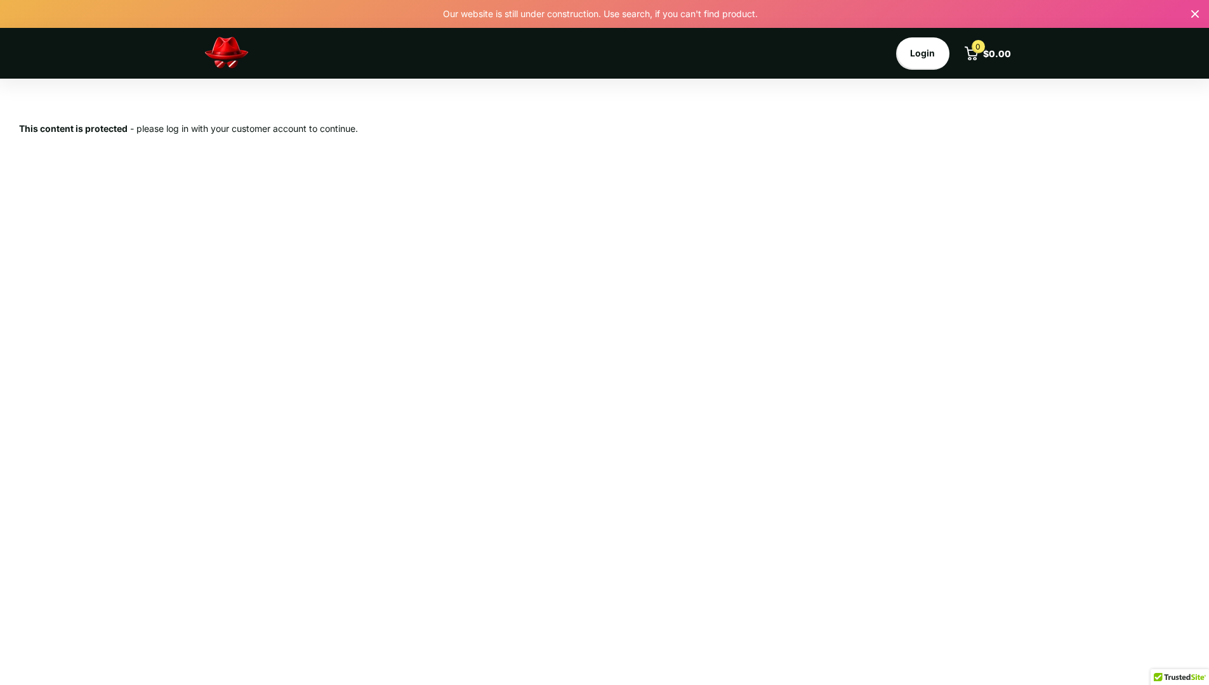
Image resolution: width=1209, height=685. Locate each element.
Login (922, 53)
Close (1195, 14)
